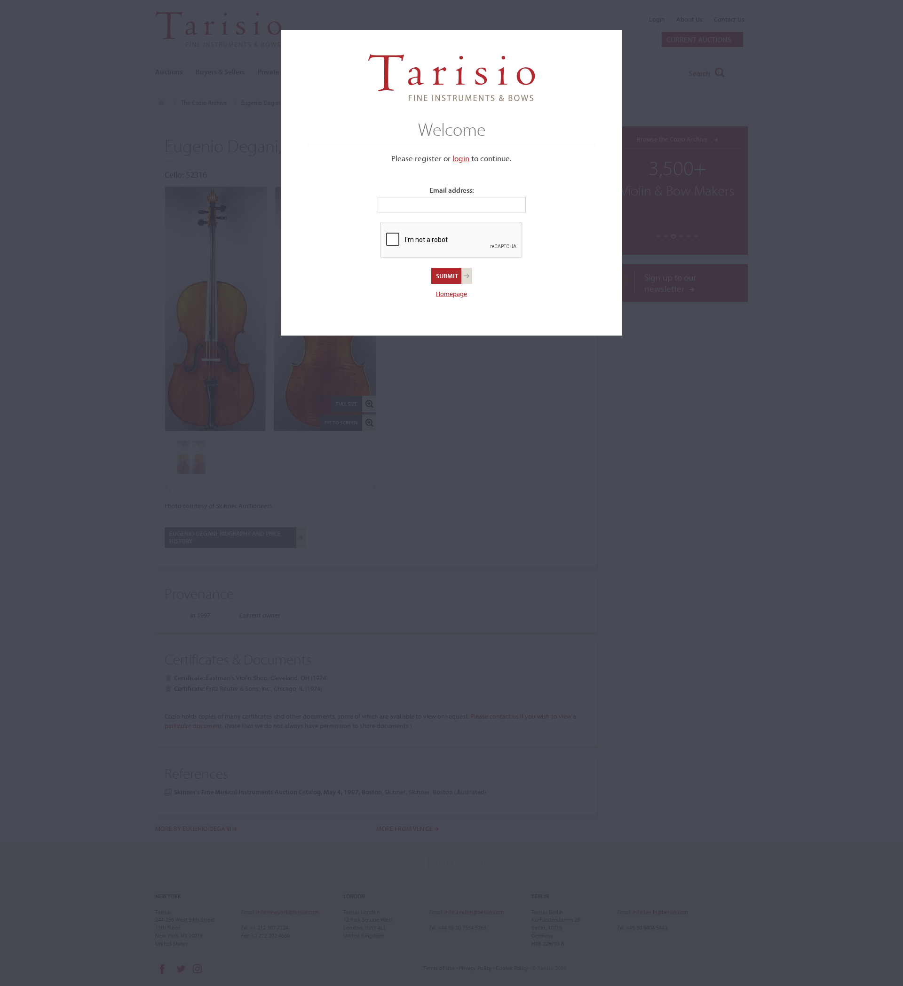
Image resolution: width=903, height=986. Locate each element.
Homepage (451, 294)
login (460, 158)
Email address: (451, 190)
